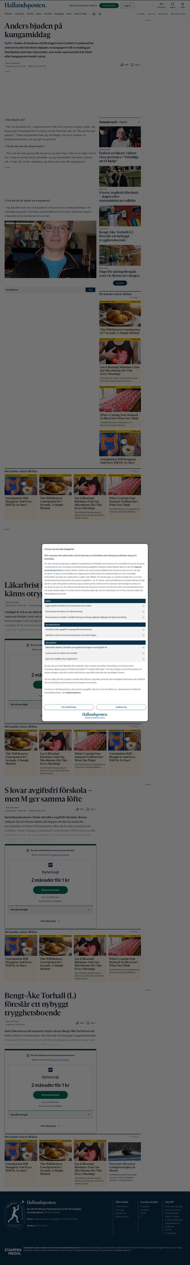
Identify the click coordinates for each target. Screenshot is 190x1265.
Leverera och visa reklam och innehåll (61, 653)
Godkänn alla (121, 707)
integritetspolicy (73, 692)
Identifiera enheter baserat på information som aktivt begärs (70, 635)
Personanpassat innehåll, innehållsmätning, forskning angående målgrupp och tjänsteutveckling (85, 617)
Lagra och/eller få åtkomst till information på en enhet (68, 606)
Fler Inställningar (68, 707)
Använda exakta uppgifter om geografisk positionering (68, 629)
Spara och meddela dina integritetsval (61, 659)
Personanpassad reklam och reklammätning (63, 611)
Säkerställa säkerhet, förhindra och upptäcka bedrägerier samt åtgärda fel (76, 647)
